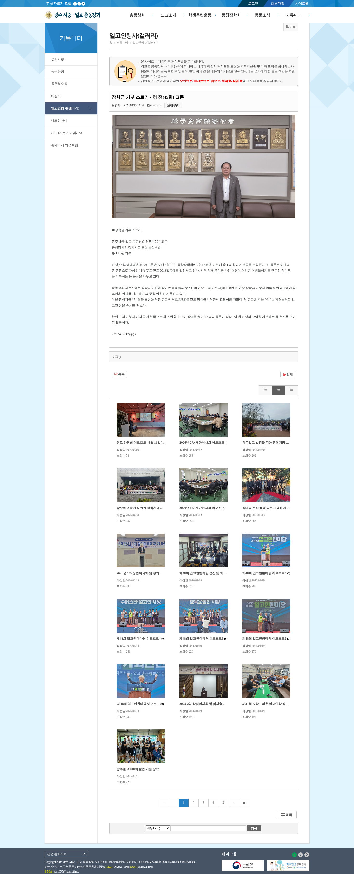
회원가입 (277, 3)
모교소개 (168, 15)
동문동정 (57, 71)
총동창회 (137, 15)
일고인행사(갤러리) (65, 108)
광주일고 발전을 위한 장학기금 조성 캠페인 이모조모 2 (282, 442)
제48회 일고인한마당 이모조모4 (141, 638)
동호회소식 (59, 84)
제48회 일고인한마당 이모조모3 (203, 638)
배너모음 (229, 854)
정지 (294, 854)
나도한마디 (59, 120)
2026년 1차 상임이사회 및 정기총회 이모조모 (150, 573)
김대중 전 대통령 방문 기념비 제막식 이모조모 (276, 508)
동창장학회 (231, 15)
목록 (121, 374)
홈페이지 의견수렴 (64, 145)
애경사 (56, 96)
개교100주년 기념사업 (67, 133)
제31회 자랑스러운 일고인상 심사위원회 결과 (275, 704)
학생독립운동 (199, 15)
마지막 (244, 803)
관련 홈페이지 (57, 854)
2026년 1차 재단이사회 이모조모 (204, 508)
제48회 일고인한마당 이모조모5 (266, 573)
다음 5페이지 (234, 803)
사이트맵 (302, 3)
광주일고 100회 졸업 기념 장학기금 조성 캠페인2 (152, 769)
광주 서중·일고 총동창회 (72, 15)
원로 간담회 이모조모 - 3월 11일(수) (143, 442)
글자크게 (75, 4)
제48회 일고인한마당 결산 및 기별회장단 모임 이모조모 (219, 573)
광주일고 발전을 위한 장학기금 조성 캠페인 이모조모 (155, 508)
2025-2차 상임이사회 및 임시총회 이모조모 (211, 704)
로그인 (253, 3)
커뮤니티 (294, 15)
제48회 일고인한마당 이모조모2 (266, 638)
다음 (306, 854)
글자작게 (79, 4)
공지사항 (57, 59)
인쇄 (289, 374)
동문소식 (262, 15)
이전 (300, 854)
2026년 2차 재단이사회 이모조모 (204, 442)
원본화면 (83, 4)
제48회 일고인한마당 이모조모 (140, 704)
